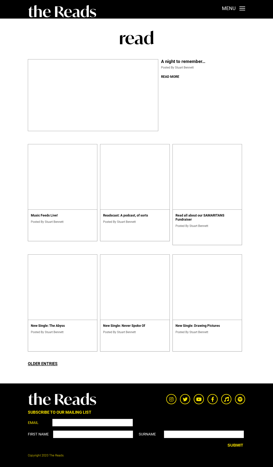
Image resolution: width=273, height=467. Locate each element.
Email (33, 422)
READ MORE (170, 77)
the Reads (62, 11)
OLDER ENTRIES (43, 363)
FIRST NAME (38, 434)
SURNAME (147, 434)
